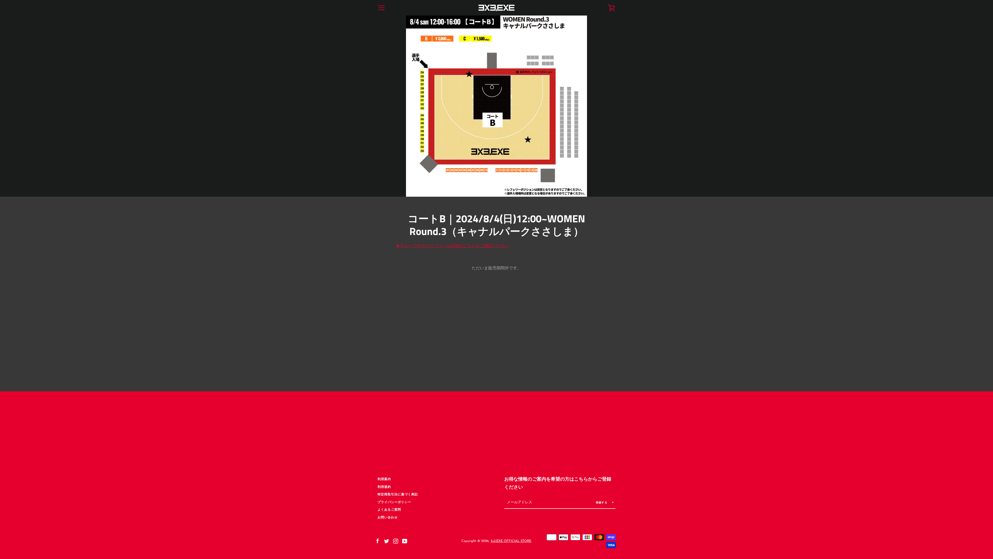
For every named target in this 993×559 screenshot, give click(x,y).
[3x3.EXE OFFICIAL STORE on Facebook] (377, 541)
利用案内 (384, 479)
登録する (602, 502)
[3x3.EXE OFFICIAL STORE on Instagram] (395, 541)
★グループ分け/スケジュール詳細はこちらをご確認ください (452, 246)
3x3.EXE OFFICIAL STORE (511, 541)
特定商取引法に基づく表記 (398, 494)
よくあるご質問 (389, 509)
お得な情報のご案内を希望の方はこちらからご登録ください (557, 483)
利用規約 (384, 487)
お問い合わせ (388, 517)
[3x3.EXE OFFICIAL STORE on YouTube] (404, 541)
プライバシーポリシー (394, 502)
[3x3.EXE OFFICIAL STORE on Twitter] (386, 541)
